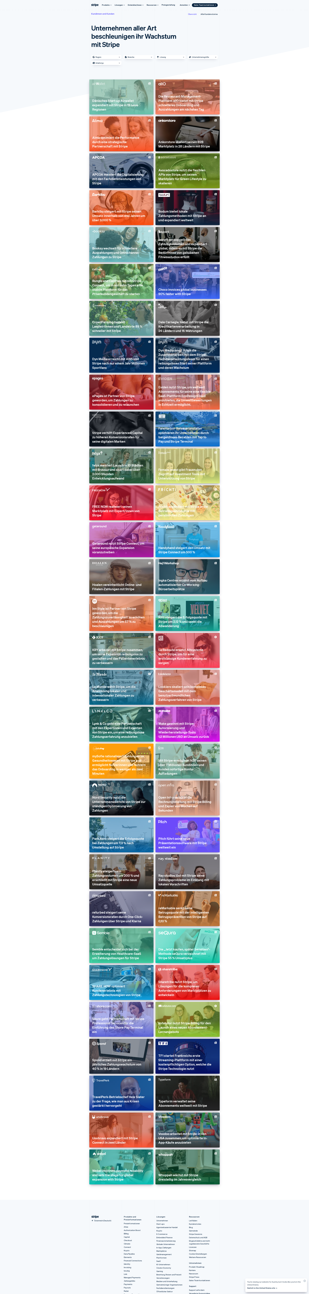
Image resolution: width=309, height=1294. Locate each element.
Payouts (127, 1287)
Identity (127, 1264)
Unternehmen (162, 1220)
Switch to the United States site (261, 1288)
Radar (126, 1291)
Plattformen (161, 1258)
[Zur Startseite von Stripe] (94, 1216)
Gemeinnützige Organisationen (169, 1285)
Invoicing (127, 1267)
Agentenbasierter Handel (167, 1227)
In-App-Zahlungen (163, 1247)
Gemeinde (193, 1230)
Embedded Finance (164, 1237)
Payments (128, 1284)
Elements (128, 1257)
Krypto (127, 1250)
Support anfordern (196, 1290)
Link (125, 1274)
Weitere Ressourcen (197, 1257)
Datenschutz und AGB (198, 1237)
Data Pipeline (129, 1254)
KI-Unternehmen (163, 1264)
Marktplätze (161, 1251)
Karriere (192, 1270)
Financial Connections (133, 1260)
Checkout (128, 1240)
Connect (127, 1247)
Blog (191, 1227)
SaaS (158, 1261)
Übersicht (192, 14)
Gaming (159, 1271)
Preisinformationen (132, 1223)
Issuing (127, 1271)
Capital (127, 1237)
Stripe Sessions (195, 1234)
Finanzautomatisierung (166, 1241)
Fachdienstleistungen (165, 1288)
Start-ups (160, 1224)
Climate (127, 1244)
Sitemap (192, 1250)
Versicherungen (163, 1278)
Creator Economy (163, 1268)
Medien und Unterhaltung (166, 1281)
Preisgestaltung (168, 5)
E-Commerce (161, 1234)
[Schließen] (304, 1281)
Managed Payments (132, 1277)
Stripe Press (194, 1277)
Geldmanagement (164, 1254)
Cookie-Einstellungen (198, 1254)
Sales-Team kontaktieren (204, 5)
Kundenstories (195, 1224)
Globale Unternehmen (165, 1244)
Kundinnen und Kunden (102, 13)
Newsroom (193, 1273)
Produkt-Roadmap (196, 1267)
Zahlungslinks (129, 1281)
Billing (126, 1233)
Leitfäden (193, 1220)
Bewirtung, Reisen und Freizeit (168, 1274)
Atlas (126, 1227)
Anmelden (184, 5)
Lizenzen (193, 1247)
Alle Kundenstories (209, 14)
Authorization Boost (132, 1230)
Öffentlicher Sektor (164, 1291)
